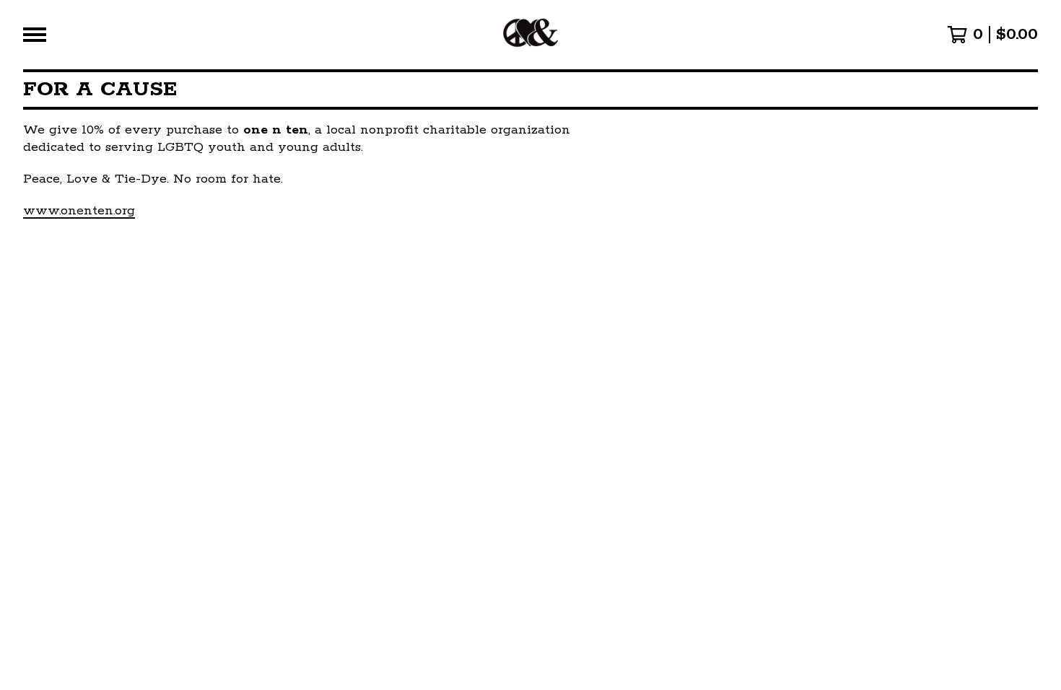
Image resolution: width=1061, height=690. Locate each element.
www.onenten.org (79, 211)
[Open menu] (34, 34)
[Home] (530, 35)
